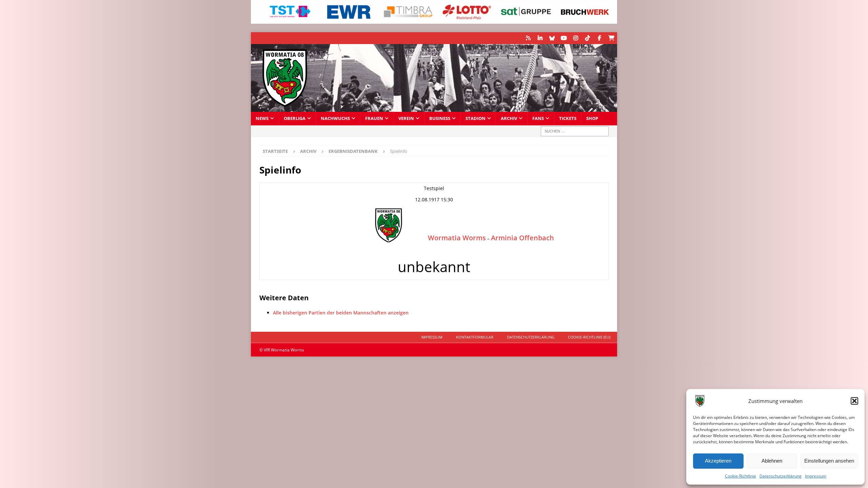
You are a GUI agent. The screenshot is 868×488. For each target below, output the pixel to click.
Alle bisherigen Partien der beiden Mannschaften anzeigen (341, 312)
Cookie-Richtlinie (740, 476)
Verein (406, 118)
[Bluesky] (552, 38)
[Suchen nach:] (575, 131)
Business (439, 118)
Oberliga (294, 118)
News (262, 118)
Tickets (567, 118)
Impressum (815, 476)
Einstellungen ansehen (829, 461)
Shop (592, 118)
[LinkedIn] (540, 38)
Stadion (476, 118)
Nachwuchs (335, 118)
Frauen (374, 118)
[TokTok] (587, 38)
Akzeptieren (718, 461)
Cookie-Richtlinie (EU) (589, 337)
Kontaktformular (474, 337)
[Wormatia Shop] (611, 38)
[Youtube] (564, 38)
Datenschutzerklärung (781, 476)
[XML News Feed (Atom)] (528, 38)
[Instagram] (575, 38)
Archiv (509, 118)
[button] (854, 401)
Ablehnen (772, 461)
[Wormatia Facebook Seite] (599, 38)
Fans (538, 118)
